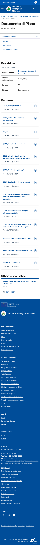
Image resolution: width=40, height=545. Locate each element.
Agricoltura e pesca (8, 361)
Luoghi (3, 435)
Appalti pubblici (6, 371)
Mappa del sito (19, 526)
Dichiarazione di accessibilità (11, 503)
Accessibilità (30, 526)
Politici (3, 343)
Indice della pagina (8, 36)
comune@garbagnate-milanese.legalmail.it (20, 463)
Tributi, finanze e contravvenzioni (13, 400)
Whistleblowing (6, 500)
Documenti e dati (7, 350)
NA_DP (8, 131)
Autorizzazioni (6, 374)
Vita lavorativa (6, 406)
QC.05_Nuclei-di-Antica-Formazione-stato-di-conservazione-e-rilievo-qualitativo (16, 196)
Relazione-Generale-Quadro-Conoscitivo (17, 250)
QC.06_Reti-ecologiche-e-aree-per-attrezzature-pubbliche (15, 211)
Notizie (3, 424)
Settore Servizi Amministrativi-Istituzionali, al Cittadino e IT (19, 282)
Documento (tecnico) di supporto (27, 72)
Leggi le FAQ (5, 468)
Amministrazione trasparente (11, 481)
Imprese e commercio (8, 390)
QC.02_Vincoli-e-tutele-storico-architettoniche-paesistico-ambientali (16, 157)
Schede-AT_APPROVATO (11, 262)
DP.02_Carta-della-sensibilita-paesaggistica (14, 119)
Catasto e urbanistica (8, 377)
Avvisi (3, 417)
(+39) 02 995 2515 (10, 458)
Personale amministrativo (10, 346)
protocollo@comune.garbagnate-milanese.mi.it (22, 461)
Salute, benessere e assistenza (12, 397)
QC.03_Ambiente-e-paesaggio (14, 170)
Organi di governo (7, 330)
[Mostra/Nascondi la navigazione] (2, 8)
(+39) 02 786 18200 (15, 456)
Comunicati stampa (8, 421)
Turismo (4, 403)
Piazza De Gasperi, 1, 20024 (11, 449)
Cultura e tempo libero (9, 380)
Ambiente (4, 364)
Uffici (3, 337)
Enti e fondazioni (7, 340)
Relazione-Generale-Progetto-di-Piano (17, 238)
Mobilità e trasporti (8, 393)
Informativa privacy (8, 494)
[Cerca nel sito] (34, 8)
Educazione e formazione (10, 384)
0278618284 (10, 292)
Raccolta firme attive (8, 490)
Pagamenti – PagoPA (8, 487)
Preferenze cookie (7, 526)
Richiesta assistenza (8, 477)
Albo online (5, 484)
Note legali (5, 497)
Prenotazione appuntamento (11, 471)
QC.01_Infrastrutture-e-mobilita (14, 144)
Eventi (3, 438)
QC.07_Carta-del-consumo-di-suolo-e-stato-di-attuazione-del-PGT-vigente (17, 225)
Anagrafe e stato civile (9, 367)
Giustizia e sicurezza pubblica (11, 387)
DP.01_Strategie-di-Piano (12, 105)
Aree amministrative (8, 333)
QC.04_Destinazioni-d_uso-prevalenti (16, 182)
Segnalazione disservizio (9, 474)
